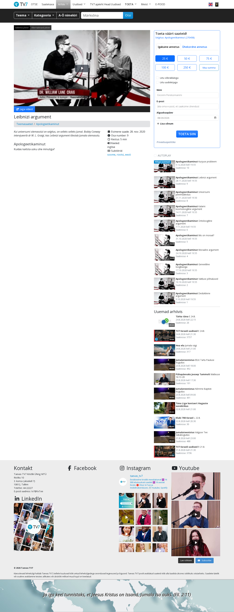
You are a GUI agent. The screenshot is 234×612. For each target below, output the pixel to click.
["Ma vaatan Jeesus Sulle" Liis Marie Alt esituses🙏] (143, 500)
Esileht (21, 4)
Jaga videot (26, 109)
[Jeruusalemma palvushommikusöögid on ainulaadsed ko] (143, 534)
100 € (165, 67)
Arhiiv (61, 4)
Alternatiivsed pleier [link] (40, 27)
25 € (165, 58)
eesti (128, 154)
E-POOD (160, 4)
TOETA (129, 4)
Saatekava (48, 4)
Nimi (159, 89)
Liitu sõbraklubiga (169, 77)
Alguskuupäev (165, 112)
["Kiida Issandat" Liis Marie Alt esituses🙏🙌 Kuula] (160, 500)
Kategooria (43, 15)
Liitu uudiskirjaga (168, 82)
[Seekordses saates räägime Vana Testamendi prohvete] (143, 550)
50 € (187, 58)
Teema (21, 15)
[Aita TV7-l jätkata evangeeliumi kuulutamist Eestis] (126, 500)
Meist (144, 4)
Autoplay (164, 155)
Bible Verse (217, 4)
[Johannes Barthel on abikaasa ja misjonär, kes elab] (160, 534)
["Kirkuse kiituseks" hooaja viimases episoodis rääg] (143, 517)
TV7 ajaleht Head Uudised (105, 4)
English (211, 4)
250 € (187, 67)
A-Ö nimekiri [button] (68, 15)
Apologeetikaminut (47, 124)
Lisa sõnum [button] (166, 123)
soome (111, 154)
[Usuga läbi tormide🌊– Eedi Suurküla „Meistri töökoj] (160, 550)
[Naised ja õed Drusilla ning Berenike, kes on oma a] (126, 534)
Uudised (77, 4)
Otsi (128, 15)
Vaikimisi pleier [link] (22, 27)
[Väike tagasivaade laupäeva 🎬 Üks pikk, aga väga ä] (160, 517)
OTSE (34, 4)
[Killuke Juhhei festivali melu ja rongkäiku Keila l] (126, 517)
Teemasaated (24, 124)
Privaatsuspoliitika (166, 142)
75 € (209, 58)
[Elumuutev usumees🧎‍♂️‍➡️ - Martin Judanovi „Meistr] (126, 550)
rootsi (120, 154)
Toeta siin (187, 134)
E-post (160, 101)
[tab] (168, 47)
